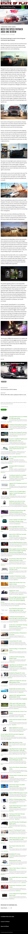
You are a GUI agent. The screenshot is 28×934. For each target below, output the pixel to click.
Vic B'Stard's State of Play (8, 7)
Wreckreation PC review (15, 860)
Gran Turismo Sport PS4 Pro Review (9, 388)
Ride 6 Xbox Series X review (15, 742)
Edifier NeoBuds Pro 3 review (16, 727)
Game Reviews (4, 26)
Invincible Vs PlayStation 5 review (17, 576)
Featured (4, 381)
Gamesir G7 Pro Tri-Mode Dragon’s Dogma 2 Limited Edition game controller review (17, 493)
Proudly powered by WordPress (7, 932)
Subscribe (4, 409)
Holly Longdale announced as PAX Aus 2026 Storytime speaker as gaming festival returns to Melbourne (18, 550)
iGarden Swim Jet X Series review (17, 688)
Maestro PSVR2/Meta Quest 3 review (18, 792)
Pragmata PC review (14, 590)
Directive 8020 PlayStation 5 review (17, 542)
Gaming (9, 26)
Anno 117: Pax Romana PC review (17, 830)
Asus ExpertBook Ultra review (16, 526)
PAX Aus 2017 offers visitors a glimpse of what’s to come (13, 393)
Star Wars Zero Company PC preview (18, 432)
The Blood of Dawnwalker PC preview (18, 424)
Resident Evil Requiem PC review (17, 673)
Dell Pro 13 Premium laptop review (17, 799)
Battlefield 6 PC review (14, 854)
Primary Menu (26, 7)
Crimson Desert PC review (15, 641)
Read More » (9, 421)
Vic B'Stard (12, 34)
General (14, 26)
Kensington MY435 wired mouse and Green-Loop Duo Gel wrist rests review (17, 448)
